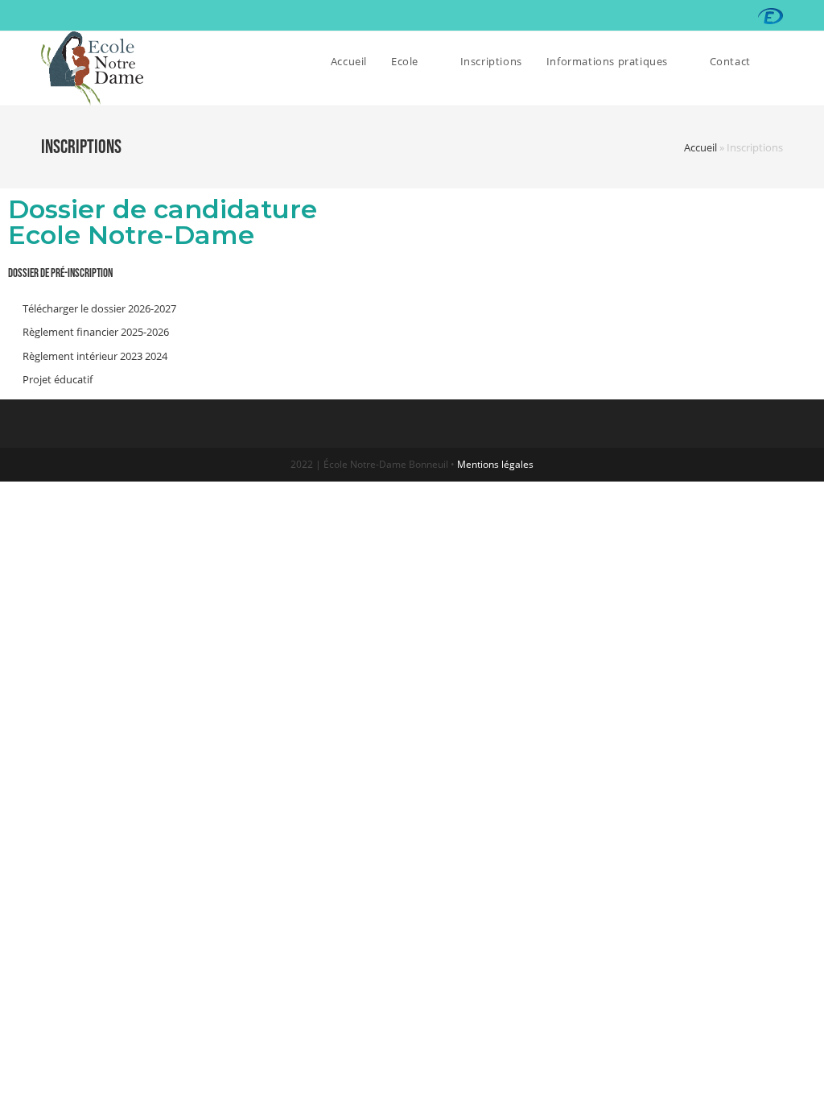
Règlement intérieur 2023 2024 (95, 356)
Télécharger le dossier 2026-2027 (99, 308)
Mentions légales (495, 464)
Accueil (700, 147)
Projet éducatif (58, 379)
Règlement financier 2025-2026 (96, 332)
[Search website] (779, 61)
